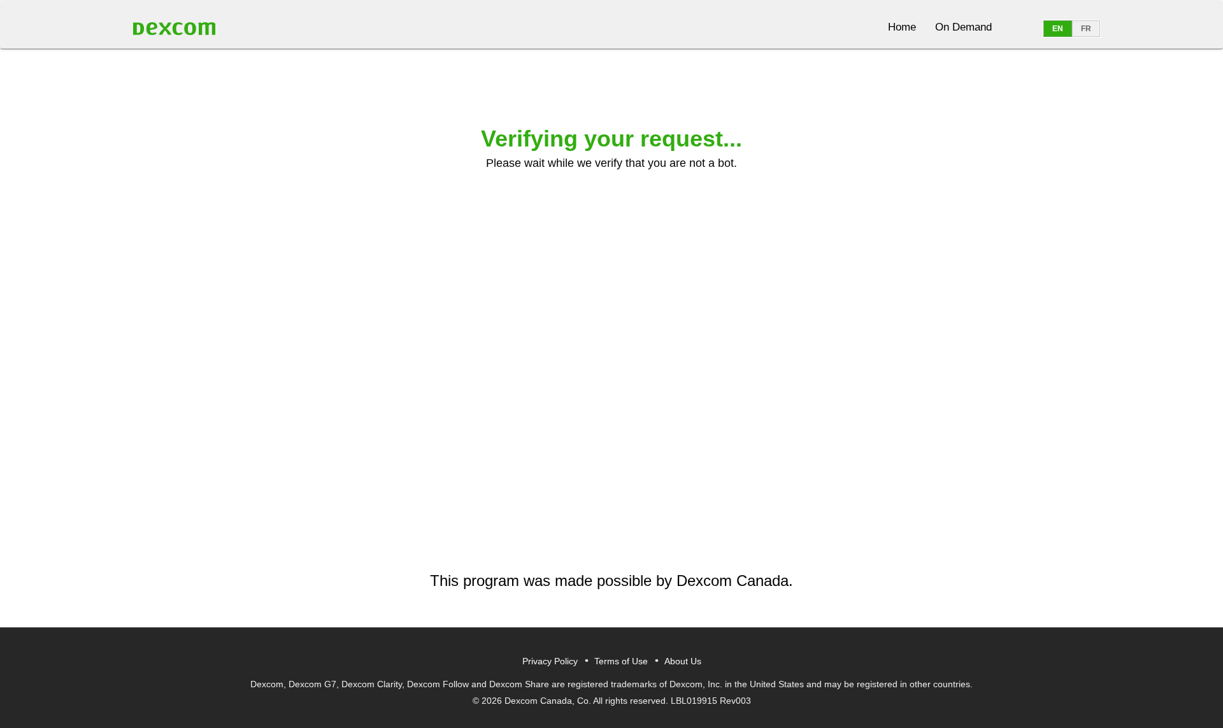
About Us (682, 661)
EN (1057, 28)
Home (902, 27)
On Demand (963, 27)
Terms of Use (621, 661)
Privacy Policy (550, 661)
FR (1086, 28)
